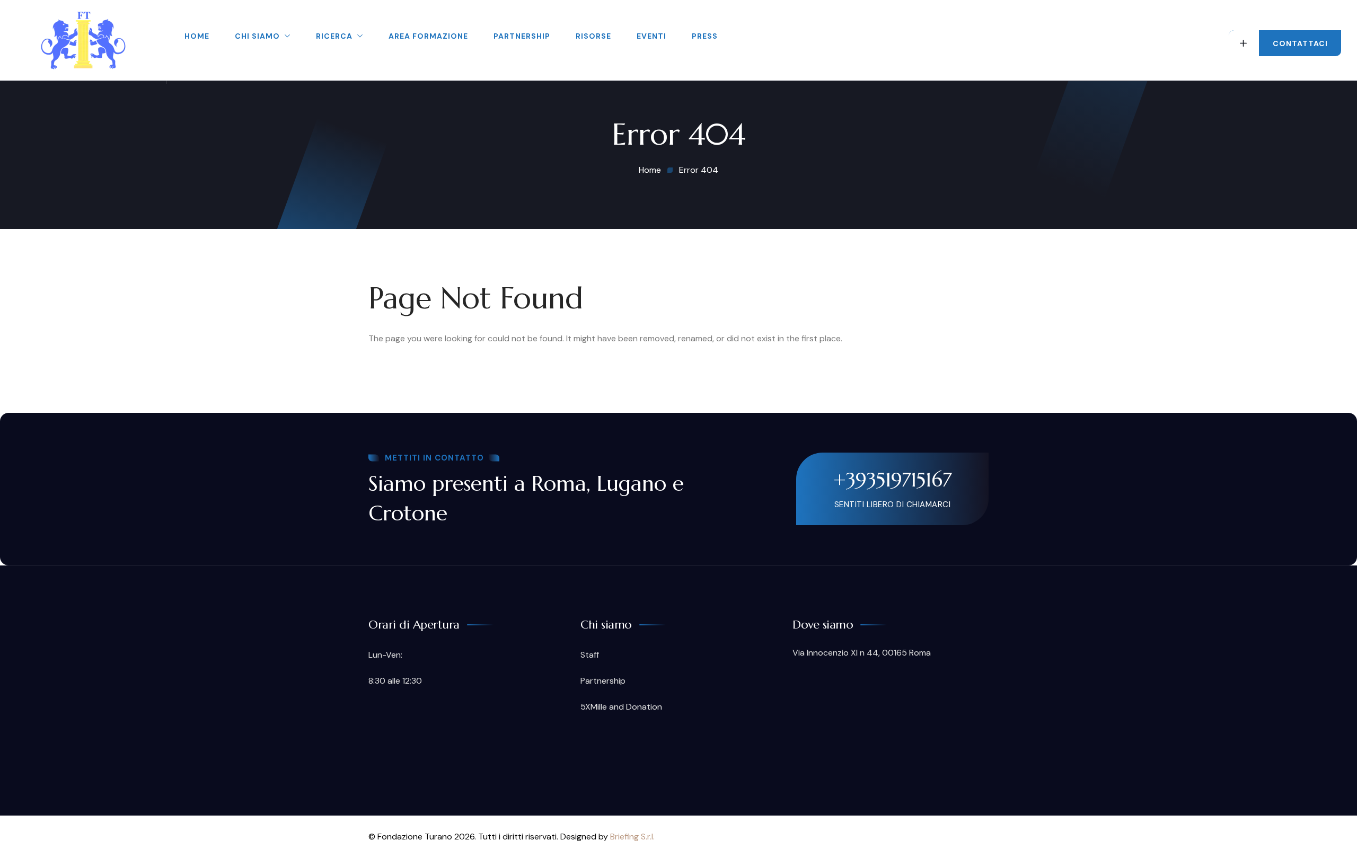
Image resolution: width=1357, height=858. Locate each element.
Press (705, 36)
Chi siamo (257, 36)
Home (196, 36)
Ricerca (334, 36)
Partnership (522, 36)
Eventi (651, 36)
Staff (589, 654)
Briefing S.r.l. (632, 836)
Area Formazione (428, 36)
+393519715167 (892, 479)
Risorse (593, 36)
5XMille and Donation (621, 706)
